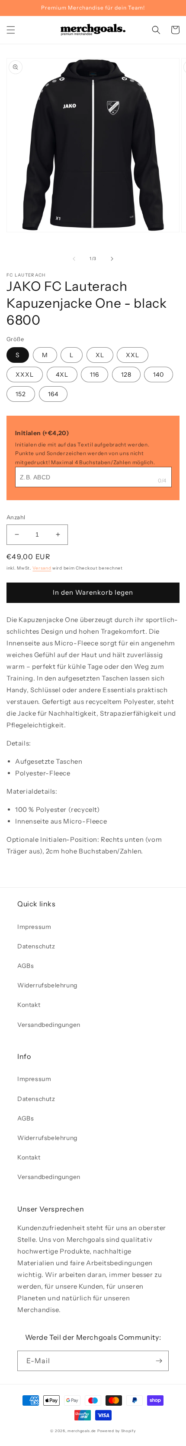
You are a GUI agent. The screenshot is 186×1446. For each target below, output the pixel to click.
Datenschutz (36, 946)
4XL (62, 374)
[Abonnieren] (158, 1361)
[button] (10, 29)
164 (53, 394)
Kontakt (28, 1005)
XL (100, 355)
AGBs (25, 966)
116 (94, 374)
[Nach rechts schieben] (112, 258)
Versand (41, 568)
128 (126, 374)
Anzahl (15, 517)
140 (158, 374)
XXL (132, 355)
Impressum (34, 927)
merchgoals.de (81, 1431)
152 (21, 394)
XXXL (25, 374)
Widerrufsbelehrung (47, 985)
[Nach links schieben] (73, 258)
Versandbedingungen (48, 1025)
